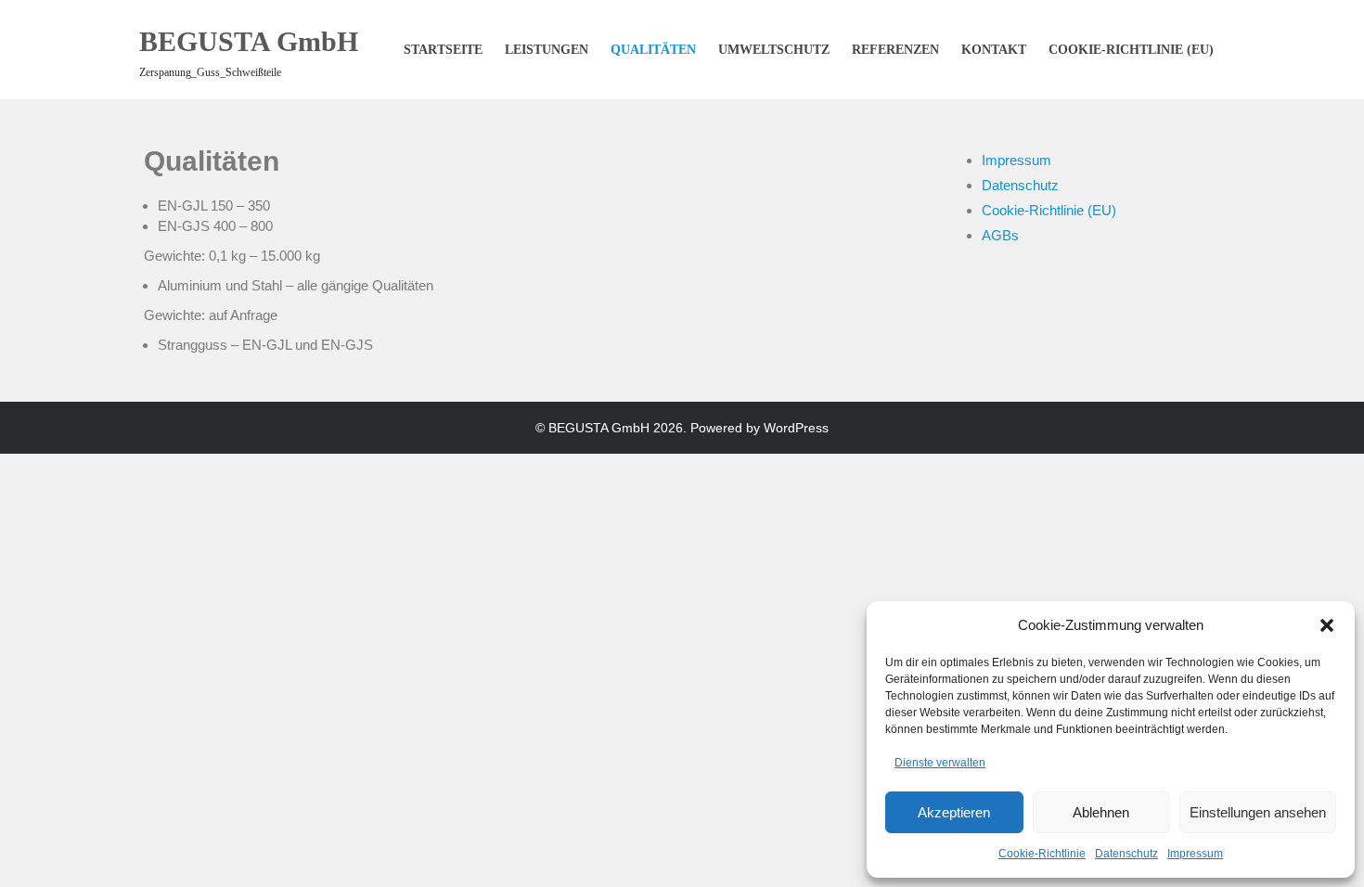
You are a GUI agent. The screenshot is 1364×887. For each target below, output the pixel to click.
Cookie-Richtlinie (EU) (1131, 50)
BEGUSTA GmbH (248, 41)
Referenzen (895, 50)
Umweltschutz (774, 50)
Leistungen (546, 50)
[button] (1327, 625)
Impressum (1195, 853)
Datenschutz (1126, 853)
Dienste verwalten (939, 762)
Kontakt (993, 50)
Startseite (443, 50)
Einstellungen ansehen (1258, 812)
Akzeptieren (954, 812)
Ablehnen (1101, 812)
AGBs (1000, 235)
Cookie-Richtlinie (1042, 853)
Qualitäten (653, 50)
